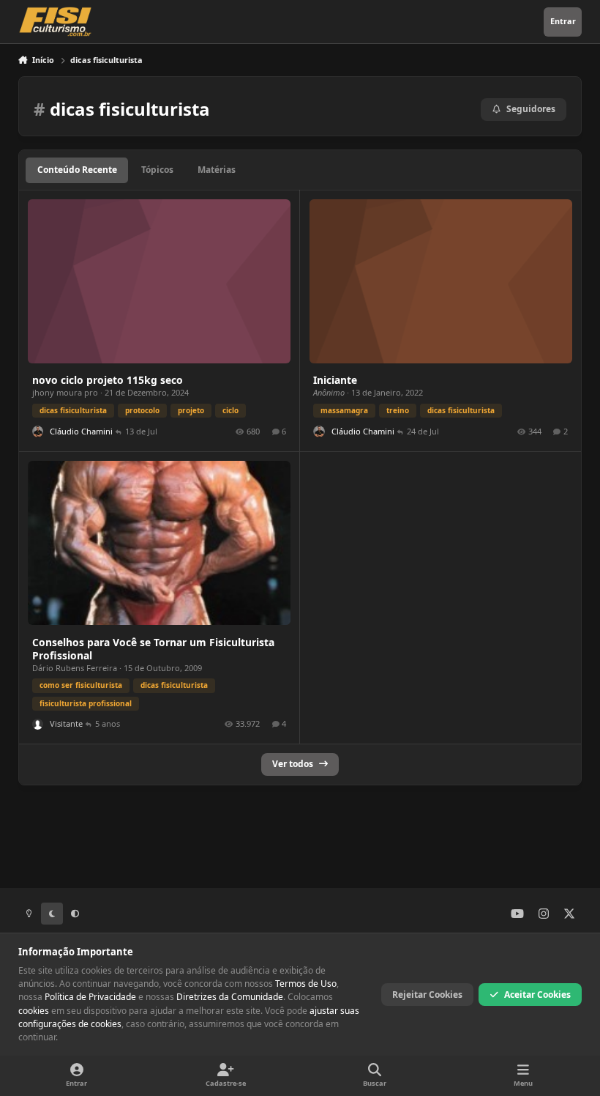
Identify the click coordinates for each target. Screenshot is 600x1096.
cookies (33, 1010)
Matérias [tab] (217, 169)
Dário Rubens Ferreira (74, 667)
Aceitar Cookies (537, 994)
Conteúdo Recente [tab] (77, 169)
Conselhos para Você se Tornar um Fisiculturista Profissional (153, 648)
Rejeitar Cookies (427, 994)
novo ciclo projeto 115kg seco (107, 380)
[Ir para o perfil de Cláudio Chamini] (37, 431)
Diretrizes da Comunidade (229, 997)
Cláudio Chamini (81, 431)
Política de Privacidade (90, 997)
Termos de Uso (306, 983)
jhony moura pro (65, 392)
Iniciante (335, 380)
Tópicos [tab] (157, 169)
